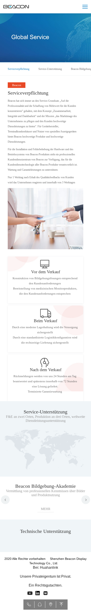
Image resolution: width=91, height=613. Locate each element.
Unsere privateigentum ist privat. (45, 576)
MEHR (45, 509)
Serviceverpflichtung (18, 69)
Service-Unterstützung (50, 69)
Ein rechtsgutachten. (45, 585)
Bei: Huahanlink (45, 567)
